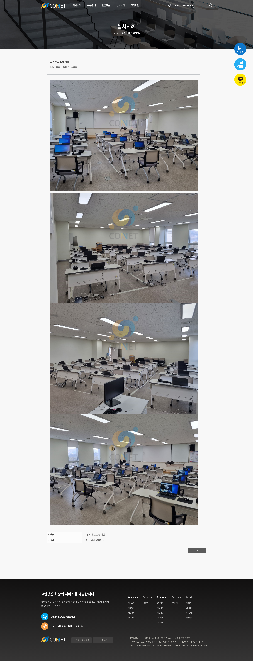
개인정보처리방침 (81, 640)
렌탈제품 (106, 5)
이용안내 (91, 5)
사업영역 (131, 608)
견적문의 (189, 608)
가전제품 (160, 618)
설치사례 (120, 5)
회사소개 (77, 5)
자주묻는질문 (191, 603)
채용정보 (131, 613)
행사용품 (160, 623)
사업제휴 (189, 618)
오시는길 (131, 618)
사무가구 (160, 613)
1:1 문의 (189, 613)
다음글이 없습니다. (95, 540)
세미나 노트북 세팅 (95, 534)
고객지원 (135, 5)
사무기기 (160, 608)
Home (115, 33)
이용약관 (103, 640)
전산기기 (160, 603)
